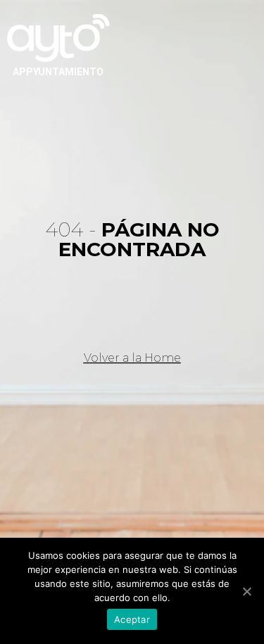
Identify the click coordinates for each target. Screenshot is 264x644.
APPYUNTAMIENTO (58, 71)
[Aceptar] (246, 591)
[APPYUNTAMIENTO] (57, 37)
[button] (132, 358)
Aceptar (132, 619)
